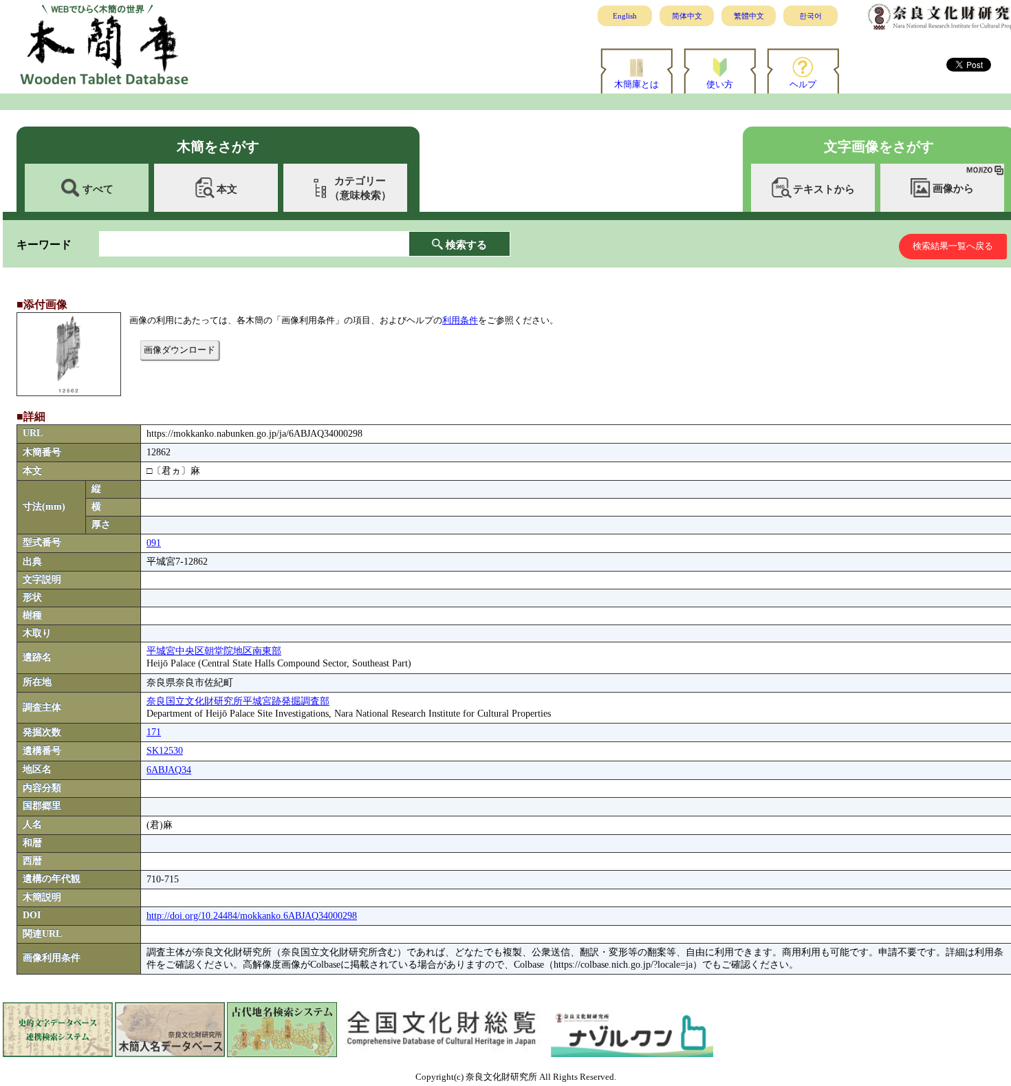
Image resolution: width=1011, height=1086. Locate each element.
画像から (953, 188)
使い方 (719, 84)
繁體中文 (749, 16)
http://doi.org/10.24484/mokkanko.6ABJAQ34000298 (251, 916)
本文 (227, 189)
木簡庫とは (636, 84)
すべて (98, 189)
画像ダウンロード (179, 350)
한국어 (810, 16)
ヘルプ (803, 84)
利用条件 (460, 320)
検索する (466, 244)
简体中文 (687, 16)
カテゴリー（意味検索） (360, 188)
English (625, 16)
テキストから (824, 189)
